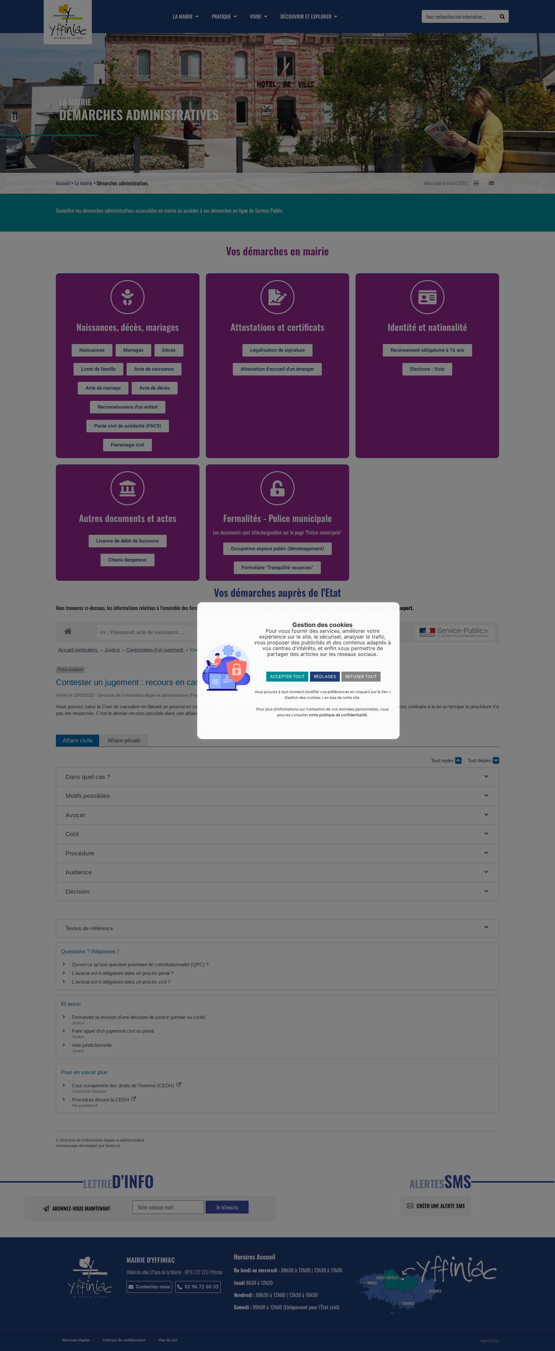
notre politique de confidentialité (338, 715)
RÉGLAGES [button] (325, 676)
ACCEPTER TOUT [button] (287, 676)
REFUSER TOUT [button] (361, 676)
